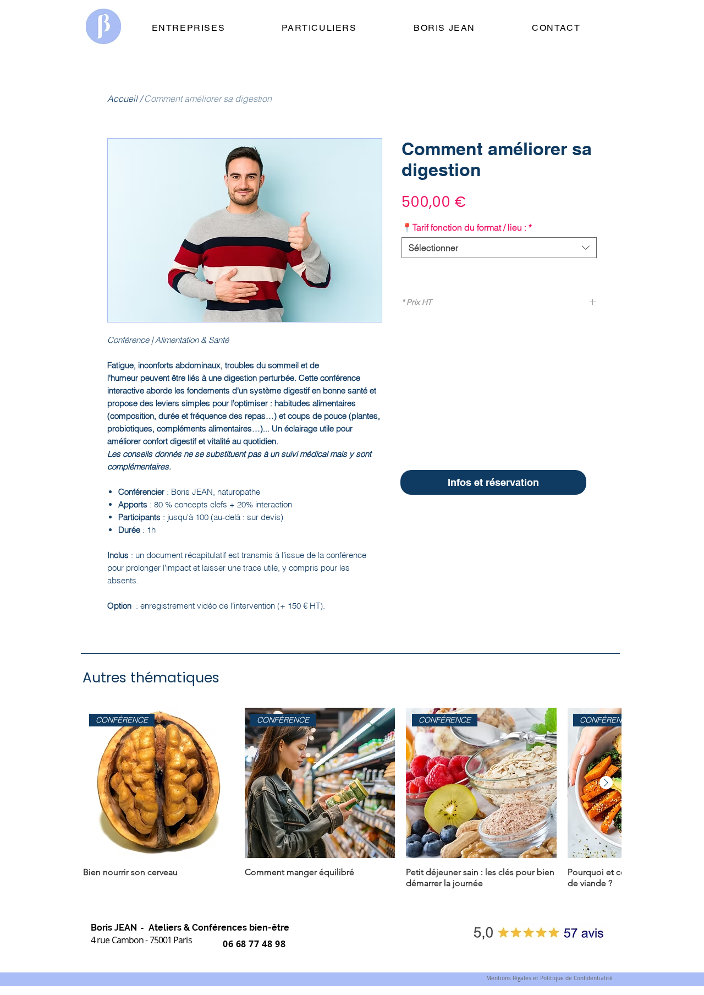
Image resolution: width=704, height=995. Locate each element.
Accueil (122, 98)
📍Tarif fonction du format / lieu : (467, 227)
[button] (493, 482)
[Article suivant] (606, 782)
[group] (352, 798)
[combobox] (499, 247)
